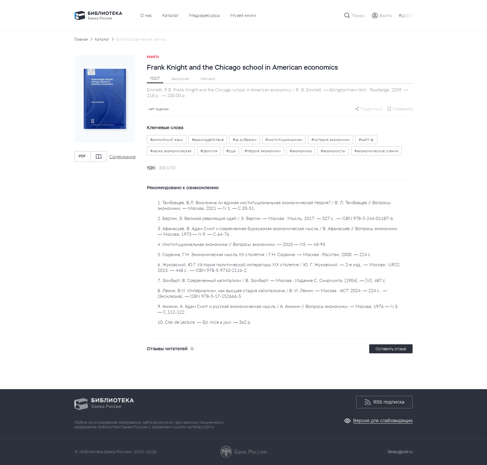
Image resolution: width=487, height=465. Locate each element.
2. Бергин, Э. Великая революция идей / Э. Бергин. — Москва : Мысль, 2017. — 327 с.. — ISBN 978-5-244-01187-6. (276, 218)
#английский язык (166, 139)
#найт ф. (366, 139)
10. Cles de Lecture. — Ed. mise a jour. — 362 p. (204, 322)
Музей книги (243, 15)
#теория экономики (263, 150)
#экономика (301, 150)
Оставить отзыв (391, 348)
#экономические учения (376, 150)
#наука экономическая (170, 150)
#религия (208, 150)
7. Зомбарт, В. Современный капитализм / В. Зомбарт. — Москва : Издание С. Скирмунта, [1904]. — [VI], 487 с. (272, 280)
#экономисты (333, 150)
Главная (81, 39)
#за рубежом (244, 139)
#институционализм (283, 139)
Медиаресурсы (204, 15)
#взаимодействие (208, 139)
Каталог (170, 15)
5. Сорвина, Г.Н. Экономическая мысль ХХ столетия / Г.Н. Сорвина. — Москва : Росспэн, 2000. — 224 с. (264, 254)
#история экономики (330, 139)
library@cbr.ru (400, 451)
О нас (146, 15)
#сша (231, 150)
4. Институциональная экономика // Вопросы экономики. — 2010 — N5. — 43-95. (242, 244)
